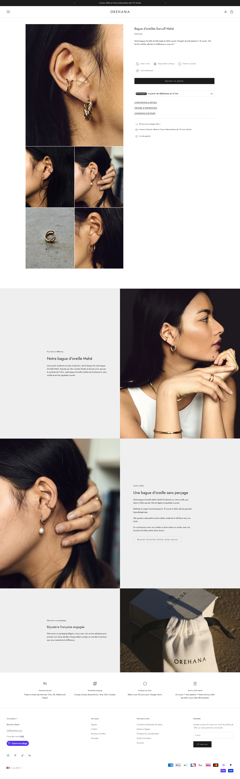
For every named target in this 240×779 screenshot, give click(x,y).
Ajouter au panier (174, 81)
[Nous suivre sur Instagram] (8, 755)
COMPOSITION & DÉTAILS (145, 102)
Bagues (94, 724)
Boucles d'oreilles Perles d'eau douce (157, 539)
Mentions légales (143, 729)
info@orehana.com (14, 730)
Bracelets (94, 738)
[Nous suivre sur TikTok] (22, 755)
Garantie (140, 742)
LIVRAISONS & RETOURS (144, 113)
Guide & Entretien (144, 738)
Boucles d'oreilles (98, 733)
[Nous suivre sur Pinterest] (15, 755)
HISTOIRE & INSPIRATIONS (145, 108)
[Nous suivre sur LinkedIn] (29, 755)
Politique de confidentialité (148, 733)
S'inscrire (202, 744)
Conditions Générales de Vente (149, 724)
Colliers (94, 729)
